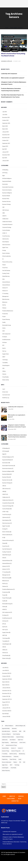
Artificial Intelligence (8, 36)
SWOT (3, 356)
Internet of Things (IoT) (15, 750)
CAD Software (5, 210)
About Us (12, 796)
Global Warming (5, 276)
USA (3, 368)
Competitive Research (7, 224)
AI (2, 725)
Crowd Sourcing (6, 236)
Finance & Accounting (7, 261)
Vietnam (4, 374)
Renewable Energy (6, 325)
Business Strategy (6, 204)
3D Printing (4, 172)
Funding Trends (5, 273)
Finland (4, 264)
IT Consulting (7, 47)
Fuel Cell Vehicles (6, 270)
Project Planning (6, 319)
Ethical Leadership (6, 256)
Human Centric (22, 742)
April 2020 (4, 157)
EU (3, 259)
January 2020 (5, 160)
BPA (24, 731)
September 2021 (6, 143)
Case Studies (11, 798)
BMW (20, 731)
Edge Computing (5, 742)
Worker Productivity (6, 770)
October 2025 (5, 120)
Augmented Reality (8, 39)
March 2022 (5, 129)
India (3, 279)
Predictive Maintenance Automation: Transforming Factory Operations (11, 89)
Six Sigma (4, 336)
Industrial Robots (17, 42)
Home (6, 27)
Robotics (15, 762)
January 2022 (5, 131)
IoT (23, 750)
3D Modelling (5, 169)
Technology (15, 50)
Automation (17, 39)
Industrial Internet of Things (11, 745)
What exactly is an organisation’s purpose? (12, 78)
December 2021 (6, 134)
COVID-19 (4, 233)
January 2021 (5, 152)
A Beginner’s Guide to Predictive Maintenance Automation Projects (13, 83)
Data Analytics (7, 42)
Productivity (6, 50)
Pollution (4, 308)
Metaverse (4, 302)
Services (21, 796)
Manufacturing (15, 47)
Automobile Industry (6, 731)
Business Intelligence (7, 192)
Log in (3, 389)
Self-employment (6, 333)
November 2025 (6, 117)
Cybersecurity (5, 238)
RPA (20, 762)
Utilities (4, 371)
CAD (3, 207)
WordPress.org (5, 397)
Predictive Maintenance (7, 310)
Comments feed (6, 394)
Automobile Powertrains (7, 187)
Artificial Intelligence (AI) (20, 725)
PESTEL (4, 305)
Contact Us (14, 801)
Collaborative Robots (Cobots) (8, 736)
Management (5, 296)
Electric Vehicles (6, 253)
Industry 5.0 (14, 45)
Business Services (6, 201)
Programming (4, 759)
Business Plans (5, 198)
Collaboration (5, 218)
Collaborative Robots (7, 221)
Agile (3, 175)
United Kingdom (6, 365)
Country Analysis (6, 230)
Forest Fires (5, 267)
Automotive (14, 731)
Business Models (6, 195)
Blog (19, 798)
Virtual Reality (5, 377)
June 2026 (4, 114)
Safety (3, 328)
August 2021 (5, 146)
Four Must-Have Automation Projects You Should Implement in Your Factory (12, 96)
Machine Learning (13, 753)
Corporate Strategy (6, 227)
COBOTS (4, 215)
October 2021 (5, 140)
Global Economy (14, 742)
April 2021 (4, 149)
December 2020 (6, 154)
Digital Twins (5, 247)
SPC (3, 345)
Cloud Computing (16, 734)
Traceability (5, 362)
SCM (3, 331)
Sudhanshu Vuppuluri (6, 61)
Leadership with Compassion (9, 73)
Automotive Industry (7, 190)
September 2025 (6, 123)
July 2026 (4, 111)
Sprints (4, 348)
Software (4, 342)
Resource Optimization (6, 762)
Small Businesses (6, 339)
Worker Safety (5, 379)
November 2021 (6, 137)
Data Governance (6, 244)
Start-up (4, 351)
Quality (4, 322)
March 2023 (5, 126)
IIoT (2, 745)
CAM (3, 213)
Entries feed (5, 392)
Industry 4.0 (6, 45)
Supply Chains (5, 354)
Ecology (4, 250)
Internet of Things (5, 750)
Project (4, 316)
